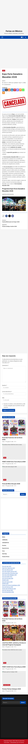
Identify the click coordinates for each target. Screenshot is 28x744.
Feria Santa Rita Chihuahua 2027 (10, 573)
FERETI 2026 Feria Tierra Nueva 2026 (14, 461)
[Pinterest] (14, 90)
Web (3, 397)
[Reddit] (9, 90)
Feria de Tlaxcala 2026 (7, 590)
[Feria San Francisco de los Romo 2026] (14, 428)
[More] (3, 92)
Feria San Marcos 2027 (7, 569)
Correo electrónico (7, 391)
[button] (2, 37)
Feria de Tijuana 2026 (7, 581)
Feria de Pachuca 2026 (7, 587)
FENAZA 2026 (5, 583)
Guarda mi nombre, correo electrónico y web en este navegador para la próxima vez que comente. (14, 405)
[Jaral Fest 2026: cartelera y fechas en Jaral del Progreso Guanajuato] (14, 633)
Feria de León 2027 (6, 566)
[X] (6, 90)
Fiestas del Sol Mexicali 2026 (9, 588)
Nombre (4, 385)
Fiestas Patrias (5, 556)
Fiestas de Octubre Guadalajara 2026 (11, 585)
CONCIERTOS (5, 542)
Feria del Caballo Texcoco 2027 (9, 571)
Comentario (5, 365)
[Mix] (20, 90)
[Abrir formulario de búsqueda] (25, 37)
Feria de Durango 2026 (7, 578)
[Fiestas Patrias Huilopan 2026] (14, 679)
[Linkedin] (12, 90)
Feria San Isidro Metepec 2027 (9, 575)
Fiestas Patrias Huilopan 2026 (11, 689)
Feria (4, 70)
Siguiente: (9, 225)
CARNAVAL (5, 539)
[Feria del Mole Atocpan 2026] (14, 474)
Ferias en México (14, 31)
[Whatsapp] (23, 90)
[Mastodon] (17, 90)
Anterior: (10, 221)
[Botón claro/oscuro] (22, 37)
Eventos (4, 545)
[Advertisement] (14, 14)
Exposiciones (5, 548)
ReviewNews (14, 742)
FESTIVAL (4, 553)
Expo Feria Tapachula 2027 (8, 568)
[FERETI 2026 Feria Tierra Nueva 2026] (14, 452)
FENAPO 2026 (5, 580)
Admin (3, 80)
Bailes (3, 537)
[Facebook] (3, 90)
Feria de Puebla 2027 (7, 576)
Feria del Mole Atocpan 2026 (11, 483)
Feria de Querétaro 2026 (8, 592)
